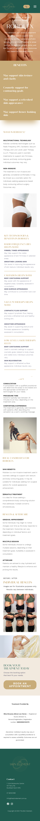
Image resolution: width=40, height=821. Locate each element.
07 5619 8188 (11, 793)
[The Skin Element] (8, 6)
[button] (26, 6)
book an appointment (20, 685)
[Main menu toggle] (35, 6)
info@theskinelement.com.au (17, 798)
